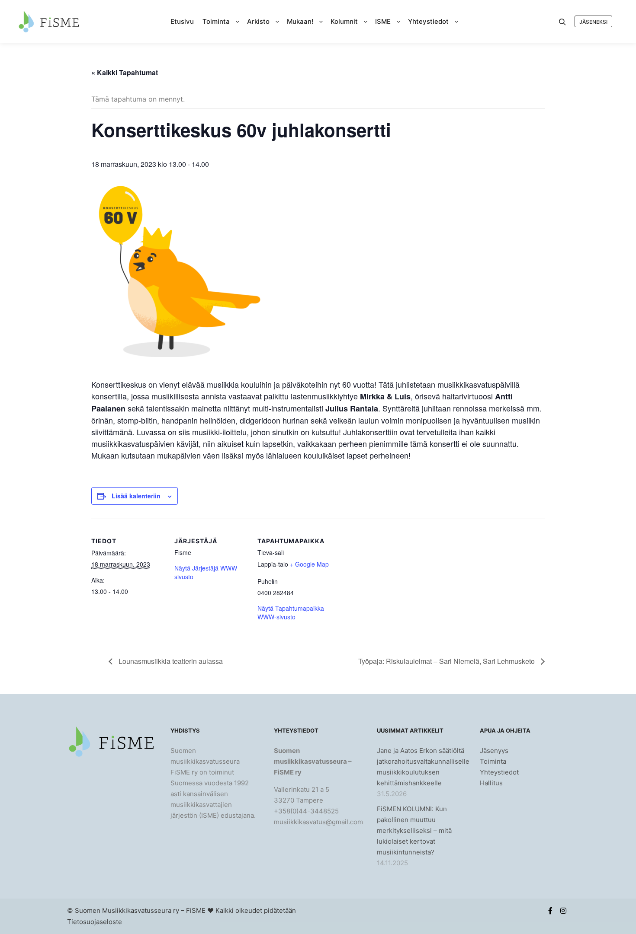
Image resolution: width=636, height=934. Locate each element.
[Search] (562, 22)
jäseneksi (593, 22)
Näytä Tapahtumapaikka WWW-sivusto (290, 612)
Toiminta (493, 761)
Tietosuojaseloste (94, 922)
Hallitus (491, 783)
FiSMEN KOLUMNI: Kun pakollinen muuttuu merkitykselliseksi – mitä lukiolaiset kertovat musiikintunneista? (414, 830)
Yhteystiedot (499, 772)
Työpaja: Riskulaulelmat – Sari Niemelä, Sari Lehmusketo (447, 661)
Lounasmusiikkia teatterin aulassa (170, 661)
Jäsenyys (494, 750)
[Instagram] (563, 910)
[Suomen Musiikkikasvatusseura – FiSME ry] (48, 21)
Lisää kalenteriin (136, 495)
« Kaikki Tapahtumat (124, 72)
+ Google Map (309, 564)
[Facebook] (550, 910)
